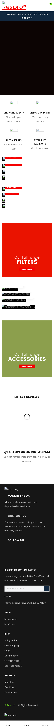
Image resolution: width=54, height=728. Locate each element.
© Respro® (9, 705)
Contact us (10, 692)
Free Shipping (11, 645)
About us (9, 682)
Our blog (9, 687)
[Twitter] (24, 548)
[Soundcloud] (8, 557)
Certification (11, 655)
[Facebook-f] (8, 548)
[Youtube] (32, 548)
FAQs (7, 650)
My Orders (9, 624)
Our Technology (13, 665)
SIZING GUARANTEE (40, 112)
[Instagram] (16, 548)
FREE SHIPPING (14, 140)
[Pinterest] (41, 548)
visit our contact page (16, 526)
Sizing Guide (10, 640)
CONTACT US (17, 516)
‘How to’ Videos (12, 660)
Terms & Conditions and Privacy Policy (25, 602)
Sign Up (46, 588)
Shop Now (13, 156)
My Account (10, 619)
